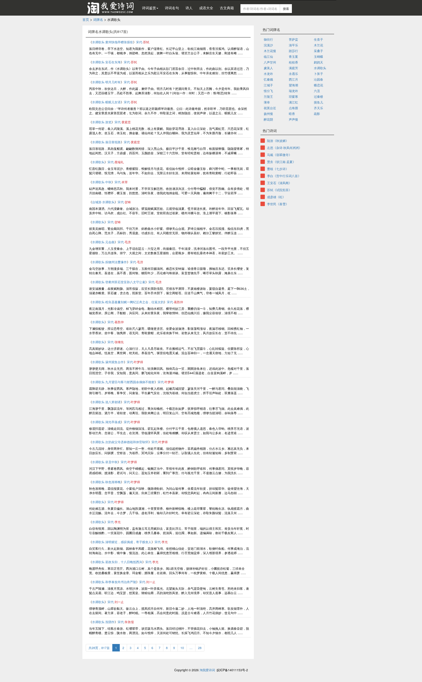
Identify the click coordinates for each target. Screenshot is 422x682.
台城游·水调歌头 (103, 202)
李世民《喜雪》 (278, 204)
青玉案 (293, 56)
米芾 (125, 182)
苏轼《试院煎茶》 (279, 190)
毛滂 (128, 242)
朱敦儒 (129, 622)
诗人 (189, 7)
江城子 (268, 85)
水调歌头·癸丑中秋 (105, 462)
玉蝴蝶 (318, 56)
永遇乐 (293, 73)
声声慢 (293, 119)
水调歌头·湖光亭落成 (106, 422)
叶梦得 (138, 362)
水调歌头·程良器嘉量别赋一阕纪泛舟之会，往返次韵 (128, 302)
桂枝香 (293, 62)
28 (200, 648)
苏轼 (146, 42)
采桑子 (318, 51)
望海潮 (293, 85)
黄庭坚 (126, 122)
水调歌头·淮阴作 (103, 622)
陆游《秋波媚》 (278, 140)
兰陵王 (268, 96)
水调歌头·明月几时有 (106, 82)
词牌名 (98, 19)
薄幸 (267, 102)
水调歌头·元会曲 (103, 242)
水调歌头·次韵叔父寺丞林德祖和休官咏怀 (120, 442)
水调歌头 (98, 162)
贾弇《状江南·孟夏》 (281, 162)
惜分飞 (268, 91)
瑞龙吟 (293, 91)
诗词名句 (172, 7)
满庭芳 (293, 68)
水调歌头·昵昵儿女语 (106, 102)
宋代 (139, 42)
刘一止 (150, 582)
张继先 (119, 342)
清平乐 (293, 45)
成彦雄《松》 (276, 197)
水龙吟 (268, 73)
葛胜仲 (178, 302)
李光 (118, 522)
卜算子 (318, 73)
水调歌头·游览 (101, 122)
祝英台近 (270, 108)
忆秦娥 (268, 79)
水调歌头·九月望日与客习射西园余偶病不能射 (123, 382)
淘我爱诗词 (207, 670)
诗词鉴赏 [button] (149, 7)
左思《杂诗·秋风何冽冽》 (284, 147)
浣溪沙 (268, 45)
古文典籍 (227, 7)
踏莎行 (293, 51)
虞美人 (268, 68)
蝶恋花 (318, 85)
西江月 (293, 79)
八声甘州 (270, 62)
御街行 (268, 39)
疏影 (317, 113)
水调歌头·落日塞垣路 (106, 142)
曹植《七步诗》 (278, 169)
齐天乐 (318, 108)
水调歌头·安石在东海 (106, 62)
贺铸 (128, 202)
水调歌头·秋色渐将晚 (106, 482)
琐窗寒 (293, 96)
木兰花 (318, 45)
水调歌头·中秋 (101, 182)
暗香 (292, 113)
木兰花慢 (270, 51)
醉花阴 (268, 119)
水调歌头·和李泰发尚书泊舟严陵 (114, 582)
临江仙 (268, 56)
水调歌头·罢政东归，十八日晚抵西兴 (117, 562)
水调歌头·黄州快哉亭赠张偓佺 (112, 42)
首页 (85, 19)
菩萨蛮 (293, 39)
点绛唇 (293, 108)
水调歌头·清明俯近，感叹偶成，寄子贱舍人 (121, 542)
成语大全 (206, 7)
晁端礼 (119, 162)
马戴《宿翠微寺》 (279, 154)
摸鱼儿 (318, 102)
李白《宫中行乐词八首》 (284, 176)
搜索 (286, 8)
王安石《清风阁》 (279, 183)
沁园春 (318, 79)
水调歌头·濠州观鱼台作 (108, 362)
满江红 (293, 102)
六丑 (317, 91)
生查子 (318, 39)
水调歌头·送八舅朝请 (106, 402)
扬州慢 (268, 113)
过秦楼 (318, 96)
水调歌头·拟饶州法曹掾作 (109, 262)
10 (182, 648)
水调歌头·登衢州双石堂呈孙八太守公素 (118, 282)
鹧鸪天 (318, 62)
